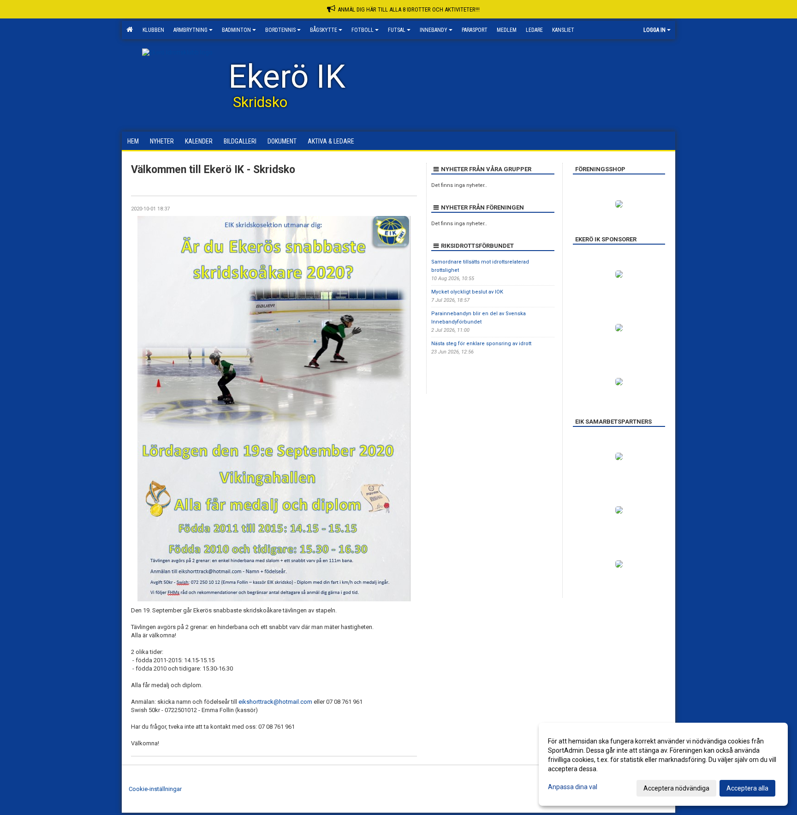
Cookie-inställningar (155, 788)
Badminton (236, 30)
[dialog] (663, 764)
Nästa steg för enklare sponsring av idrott (481, 344)
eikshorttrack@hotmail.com (275, 701)
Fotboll (362, 30)
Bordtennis (280, 30)
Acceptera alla (747, 788)
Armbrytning (190, 30)
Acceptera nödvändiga (676, 788)
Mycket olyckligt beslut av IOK (467, 292)
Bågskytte (323, 30)
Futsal (396, 30)
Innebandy (433, 30)
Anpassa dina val (572, 787)
